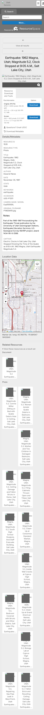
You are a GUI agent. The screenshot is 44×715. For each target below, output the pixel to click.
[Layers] (37, 263)
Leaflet (10, 331)
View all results (22, 46)
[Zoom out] (6, 288)
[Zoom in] (6, 263)
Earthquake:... (10, 377)
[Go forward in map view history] (6, 298)
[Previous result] (23, 40)
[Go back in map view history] (6, 301)
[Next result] (23, 51)
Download (33, 105)
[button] (21, 293)
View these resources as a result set (19, 349)
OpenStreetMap (27, 331)
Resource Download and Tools (8, 93)
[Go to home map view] (6, 294)
